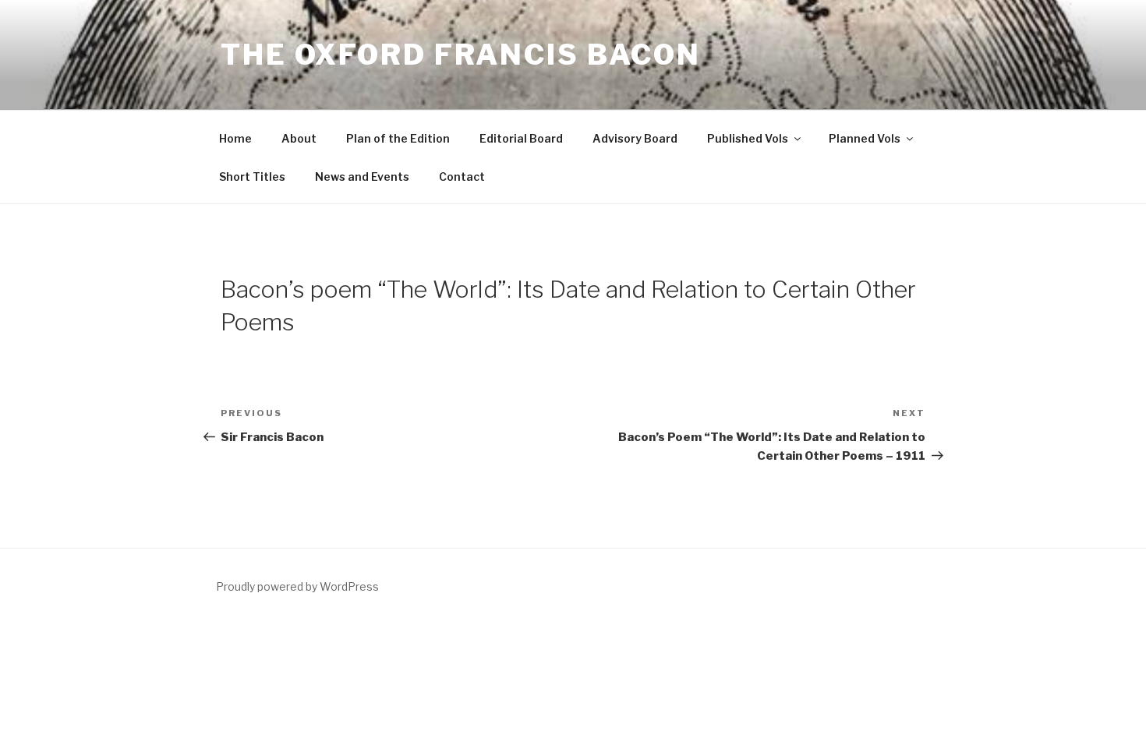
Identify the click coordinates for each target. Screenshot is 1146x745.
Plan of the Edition (398, 138)
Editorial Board (521, 138)
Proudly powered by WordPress (297, 586)
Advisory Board (634, 138)
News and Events (362, 176)
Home (235, 138)
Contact (462, 176)
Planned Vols (864, 138)
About (299, 138)
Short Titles (252, 176)
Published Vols (747, 138)
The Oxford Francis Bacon (461, 54)
